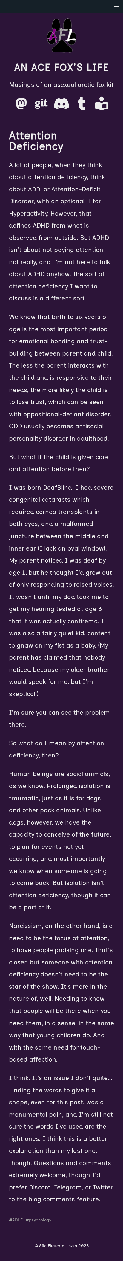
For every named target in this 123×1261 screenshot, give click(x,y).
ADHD (17, 1220)
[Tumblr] (82, 106)
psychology (40, 1220)
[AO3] (102, 106)
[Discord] (62, 106)
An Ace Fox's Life (61, 67)
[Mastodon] (22, 106)
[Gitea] (42, 106)
